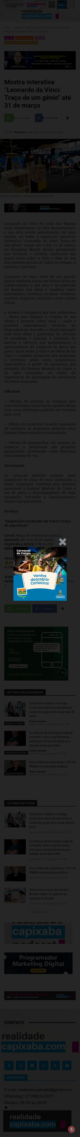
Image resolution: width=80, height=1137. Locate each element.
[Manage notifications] (71, 1129)
